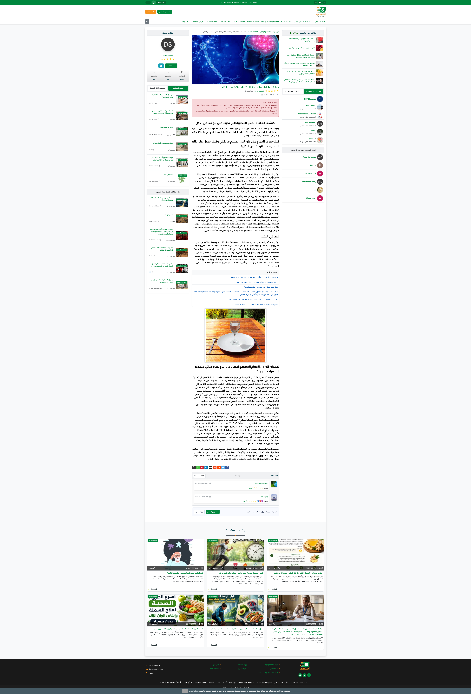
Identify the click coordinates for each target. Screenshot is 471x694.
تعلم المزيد (193, 691)
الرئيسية (276, 32)
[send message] (161, 65)
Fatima (151, 256)
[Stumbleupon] (214, 467)
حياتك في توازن (168, 174)
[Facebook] (227, 467)
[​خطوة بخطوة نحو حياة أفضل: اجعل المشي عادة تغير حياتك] (235, 554)
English (161, 2)
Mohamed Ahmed (261, 483)
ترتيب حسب (236, 476)
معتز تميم (152, 103)
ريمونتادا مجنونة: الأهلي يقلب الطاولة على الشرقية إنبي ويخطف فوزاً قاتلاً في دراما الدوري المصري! (161, 231)
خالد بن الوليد (169, 215)
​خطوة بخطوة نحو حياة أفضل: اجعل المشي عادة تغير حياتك (257, 282)
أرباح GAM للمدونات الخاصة (268, 673)
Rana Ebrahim (153, 166)
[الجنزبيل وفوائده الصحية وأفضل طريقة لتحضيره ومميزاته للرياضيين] (295, 554)
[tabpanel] (303, 119)
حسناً (185, 691)
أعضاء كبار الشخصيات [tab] (292, 91)
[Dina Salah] (168, 44)
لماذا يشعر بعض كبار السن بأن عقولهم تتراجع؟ (261, 287)
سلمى (270, 624)
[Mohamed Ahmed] (274, 484)
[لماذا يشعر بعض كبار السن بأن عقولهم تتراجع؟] (175, 554)
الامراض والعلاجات (198, 21)
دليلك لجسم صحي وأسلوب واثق (163, 143)
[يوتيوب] (315, 2)
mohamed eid (153, 119)
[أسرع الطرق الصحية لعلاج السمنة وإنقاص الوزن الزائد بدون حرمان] (175, 610)
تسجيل (198, 512)
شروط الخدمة (243, 665)
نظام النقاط (214, 668)
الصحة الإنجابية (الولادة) (270, 21)
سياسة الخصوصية (240, 2)
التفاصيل (274, 589)
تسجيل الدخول (212, 512)
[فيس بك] (324, 2)
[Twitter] (223, 467)
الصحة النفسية (253, 21)
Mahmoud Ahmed (154, 240)
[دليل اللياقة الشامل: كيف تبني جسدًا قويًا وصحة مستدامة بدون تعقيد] (235, 610)
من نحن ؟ (215, 665)
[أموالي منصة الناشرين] (321, 12)
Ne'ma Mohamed (214, 568)
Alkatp (150, 568)
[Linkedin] (206, 467)
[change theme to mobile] (148, 2)
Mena (151, 149)
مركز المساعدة (253, 2)
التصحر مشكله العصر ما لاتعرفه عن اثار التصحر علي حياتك (162, 249)
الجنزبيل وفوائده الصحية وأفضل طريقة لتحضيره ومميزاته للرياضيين (254, 277)
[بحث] (147, 21)
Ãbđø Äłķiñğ (264, 496)
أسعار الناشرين (243, 668)
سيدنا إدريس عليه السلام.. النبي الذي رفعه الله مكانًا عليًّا (161, 199)
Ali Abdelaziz (153, 221)
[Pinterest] (202, 467)
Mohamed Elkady (154, 206)
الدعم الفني (274, 668)
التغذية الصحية (212, 21)
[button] (194, 467)
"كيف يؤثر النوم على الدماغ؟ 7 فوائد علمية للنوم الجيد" (162, 96)
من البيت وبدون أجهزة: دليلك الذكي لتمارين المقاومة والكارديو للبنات (162, 159)
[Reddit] (219, 467)
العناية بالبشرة (239, 21)
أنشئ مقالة (183, 21)
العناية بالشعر (226, 21)
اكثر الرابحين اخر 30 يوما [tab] (313, 91)
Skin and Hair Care (166, 128)
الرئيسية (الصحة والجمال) (303, 21)
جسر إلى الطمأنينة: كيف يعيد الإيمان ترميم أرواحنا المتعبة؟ (162, 281)
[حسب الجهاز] (154, 2)
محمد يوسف (272, 568)
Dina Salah (294, 33)
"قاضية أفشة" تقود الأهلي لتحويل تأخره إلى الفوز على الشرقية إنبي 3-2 (162, 265)
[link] (168, 59)
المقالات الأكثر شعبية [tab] (157, 88)
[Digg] (210, 467)
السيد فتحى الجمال (154, 288)
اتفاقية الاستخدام (227, 2)
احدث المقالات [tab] (178, 88)
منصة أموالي (320, 21)
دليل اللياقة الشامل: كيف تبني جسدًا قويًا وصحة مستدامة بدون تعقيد (253, 299)
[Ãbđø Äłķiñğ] (274, 497)
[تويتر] (320, 2)
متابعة (171, 66)
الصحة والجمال (265, 32)
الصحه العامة (286, 21)
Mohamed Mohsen (154, 134)
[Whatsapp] (198, 467)
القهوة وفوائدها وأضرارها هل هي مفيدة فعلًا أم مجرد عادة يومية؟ (162, 112)
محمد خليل (152, 624)
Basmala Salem (214, 624)
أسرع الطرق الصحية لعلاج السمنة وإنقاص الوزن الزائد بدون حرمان (254, 304)
